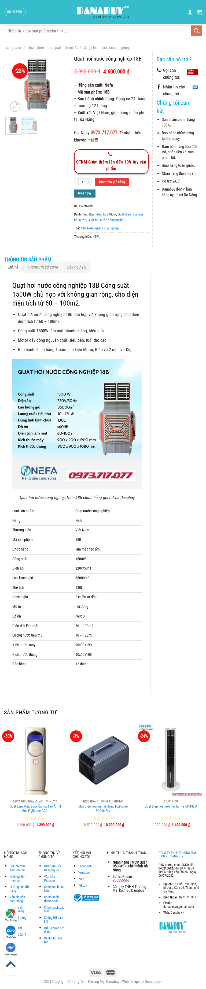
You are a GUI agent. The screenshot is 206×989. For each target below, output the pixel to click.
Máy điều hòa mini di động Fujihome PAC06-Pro (103, 808)
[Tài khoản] (190, 12)
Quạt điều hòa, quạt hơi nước (52, 47)
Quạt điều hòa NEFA (102, 214)
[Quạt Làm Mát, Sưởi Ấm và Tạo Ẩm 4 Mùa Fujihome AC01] (35, 759)
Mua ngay (84, 193)
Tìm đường (11, 920)
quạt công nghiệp (107, 228)
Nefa (90, 228)
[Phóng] (15, 106)
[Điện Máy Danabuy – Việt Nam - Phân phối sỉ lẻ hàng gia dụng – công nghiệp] (103, 12)
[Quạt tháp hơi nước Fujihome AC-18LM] (170, 759)
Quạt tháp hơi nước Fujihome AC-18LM (171, 806)
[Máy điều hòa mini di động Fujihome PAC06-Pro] (103, 759)
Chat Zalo (11, 937)
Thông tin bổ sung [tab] (42, 267)
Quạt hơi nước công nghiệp (107, 47)
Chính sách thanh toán (51, 899)
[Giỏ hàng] (199, 12)
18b (83, 228)
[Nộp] (196, 30)
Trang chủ (12, 47)
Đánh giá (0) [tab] (76, 267)
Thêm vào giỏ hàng (112, 182)
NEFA (96, 237)
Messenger (11, 954)
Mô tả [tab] (13, 267)
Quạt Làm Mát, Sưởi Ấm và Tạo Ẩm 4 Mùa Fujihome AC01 (35, 808)
